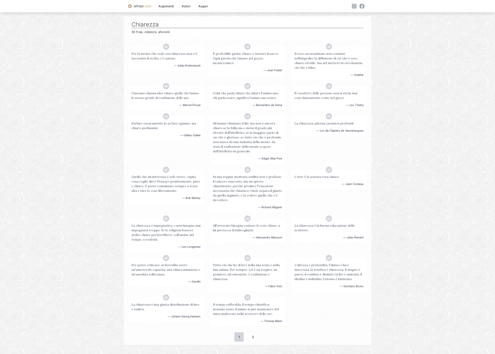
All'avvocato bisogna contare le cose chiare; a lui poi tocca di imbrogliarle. (246, 228)
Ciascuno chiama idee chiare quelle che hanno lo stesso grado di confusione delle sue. (165, 95)
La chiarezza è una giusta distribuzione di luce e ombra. (165, 307)
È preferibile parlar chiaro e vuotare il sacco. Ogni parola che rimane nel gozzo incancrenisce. (246, 58)
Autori (186, 6)
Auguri (203, 6)
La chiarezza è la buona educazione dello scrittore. (324, 228)
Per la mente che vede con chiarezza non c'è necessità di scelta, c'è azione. (164, 56)
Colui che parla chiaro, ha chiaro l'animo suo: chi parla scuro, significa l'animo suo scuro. (246, 95)
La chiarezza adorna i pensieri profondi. (324, 123)
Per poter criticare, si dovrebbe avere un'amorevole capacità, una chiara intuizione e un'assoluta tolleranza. (165, 269)
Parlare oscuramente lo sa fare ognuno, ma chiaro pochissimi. (163, 125)
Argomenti (166, 6)
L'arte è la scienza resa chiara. (316, 177)
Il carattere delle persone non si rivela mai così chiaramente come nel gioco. (325, 95)
